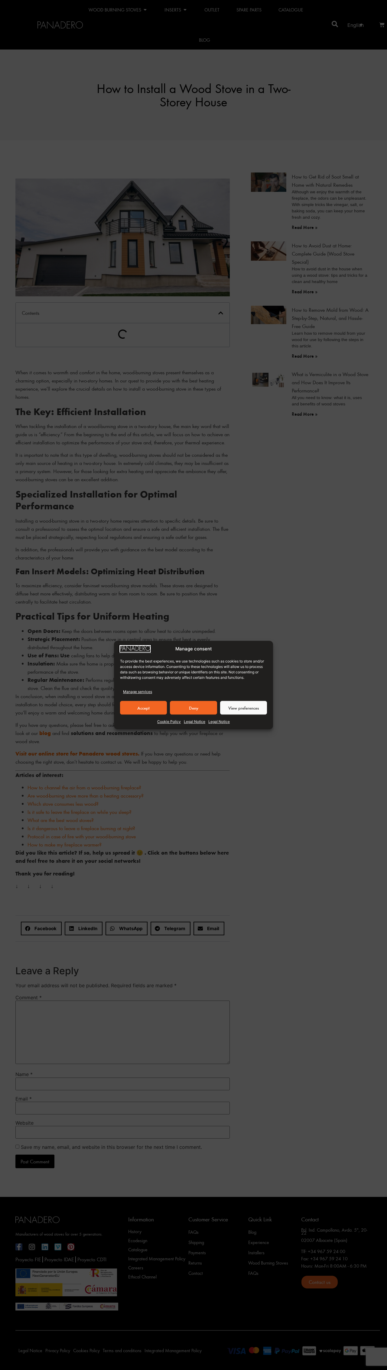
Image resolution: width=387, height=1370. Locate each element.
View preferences (243, 708)
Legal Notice (194, 721)
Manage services (137, 691)
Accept (143, 708)
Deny (193, 708)
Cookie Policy (169, 721)
